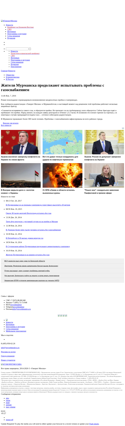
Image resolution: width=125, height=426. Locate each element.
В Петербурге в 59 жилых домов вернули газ (24, 238)
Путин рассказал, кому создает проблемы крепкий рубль (27, 271)
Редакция (11, 38)
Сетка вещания (13, 36)
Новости (9, 25)
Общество (10, 75)
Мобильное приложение (16, 331)
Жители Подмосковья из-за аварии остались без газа (27, 255)
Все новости (6, 125)
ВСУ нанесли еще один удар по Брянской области (24, 261)
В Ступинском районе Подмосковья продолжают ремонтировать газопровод (38, 246)
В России (10, 79)
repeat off (9, 420)
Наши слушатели (8, 360)
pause (8, 400)
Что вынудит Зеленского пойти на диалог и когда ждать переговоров (31, 276)
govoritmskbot (16, 305)
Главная (4, 71)
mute (8, 403)
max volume (10, 407)
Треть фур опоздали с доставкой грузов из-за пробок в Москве (32, 222)
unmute (9, 405)
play (7, 398)
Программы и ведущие (16, 34)
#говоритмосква (12, 77)
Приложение (16, 67)
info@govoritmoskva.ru (21, 309)
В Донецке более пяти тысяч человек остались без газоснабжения (33, 230)
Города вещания (7, 356)
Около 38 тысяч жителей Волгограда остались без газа (28, 213)
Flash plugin (94, 424)
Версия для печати (10, 123)
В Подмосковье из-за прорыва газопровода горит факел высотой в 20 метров (38, 205)
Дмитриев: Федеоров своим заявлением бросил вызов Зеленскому (31, 266)
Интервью (11, 32)
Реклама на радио (8, 352)
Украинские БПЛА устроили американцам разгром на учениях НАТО (31, 280)
